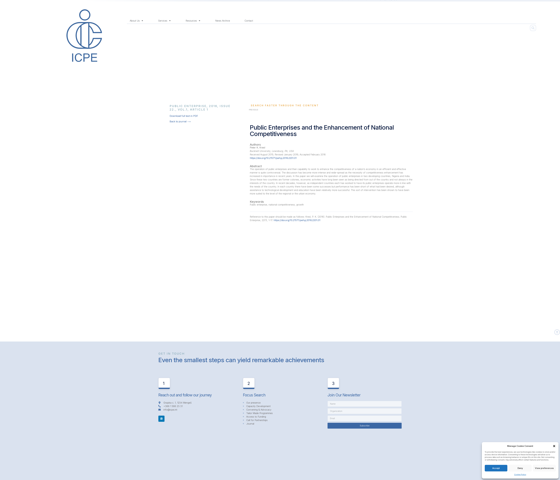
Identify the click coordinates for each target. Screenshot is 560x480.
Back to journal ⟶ (180, 121)
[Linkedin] (161, 419)
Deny (520, 468)
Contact (249, 20)
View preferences (544, 468)
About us (135, 20)
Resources (191, 20)
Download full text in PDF (184, 115)
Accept (496, 468)
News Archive (222, 20)
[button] (554, 446)
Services (162, 20)
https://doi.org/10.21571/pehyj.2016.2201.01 (273, 158)
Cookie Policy (520, 474)
